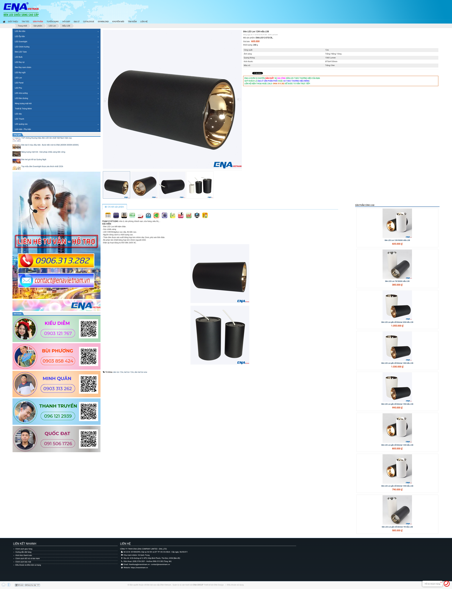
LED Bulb (18, 57)
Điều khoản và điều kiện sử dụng (28, 565)
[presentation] (105, 99)
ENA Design (219, 585)
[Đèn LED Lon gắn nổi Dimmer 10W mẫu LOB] (397, 469)
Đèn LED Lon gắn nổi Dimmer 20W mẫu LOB (397, 322)
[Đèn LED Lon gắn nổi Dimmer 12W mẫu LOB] (397, 428)
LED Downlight (21, 41)
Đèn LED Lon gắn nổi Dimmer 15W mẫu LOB (397, 404)
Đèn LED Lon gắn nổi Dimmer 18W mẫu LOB (397, 363)
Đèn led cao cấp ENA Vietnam (158, 585)
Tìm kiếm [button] (132, 21)
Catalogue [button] (88, 21)
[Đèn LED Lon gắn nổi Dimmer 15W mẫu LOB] (397, 387)
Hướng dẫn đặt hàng (23, 552)
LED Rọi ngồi (20, 72)
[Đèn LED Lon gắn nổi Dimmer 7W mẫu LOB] (397, 510)
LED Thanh (19, 119)
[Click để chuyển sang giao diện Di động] (8, 585)
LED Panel (19, 83)
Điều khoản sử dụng (235, 585)
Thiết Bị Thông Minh (23, 109)
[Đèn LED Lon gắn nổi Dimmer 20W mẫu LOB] (397, 305)
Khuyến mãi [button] (118, 21)
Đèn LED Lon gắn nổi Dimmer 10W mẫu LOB (397, 486)
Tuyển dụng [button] (53, 21)
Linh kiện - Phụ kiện (23, 129)
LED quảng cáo (21, 124)
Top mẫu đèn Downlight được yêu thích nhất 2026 (42, 166)
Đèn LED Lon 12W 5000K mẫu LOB (397, 240)
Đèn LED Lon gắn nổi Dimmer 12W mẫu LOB (397, 445)
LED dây (18, 114)
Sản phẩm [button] (38, 21)
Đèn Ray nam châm (23, 67)
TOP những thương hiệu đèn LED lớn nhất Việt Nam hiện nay (46, 138)
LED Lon (18, 78)
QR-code (20, 585)
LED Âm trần (20, 31)
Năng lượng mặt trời (23, 103)
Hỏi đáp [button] (66, 21)
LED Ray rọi (19, 62)
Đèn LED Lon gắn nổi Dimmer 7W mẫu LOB (397, 527)
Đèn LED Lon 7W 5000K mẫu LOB (397, 281)
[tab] (114, 207)
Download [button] (103, 21)
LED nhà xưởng (21, 93)
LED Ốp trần (20, 36)
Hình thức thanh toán (23, 555)
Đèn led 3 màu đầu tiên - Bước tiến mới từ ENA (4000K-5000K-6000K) (50, 145)
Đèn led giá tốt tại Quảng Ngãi (33, 159)
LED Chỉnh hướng (22, 47)
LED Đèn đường (21, 98)
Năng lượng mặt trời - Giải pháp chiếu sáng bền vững (43, 152)
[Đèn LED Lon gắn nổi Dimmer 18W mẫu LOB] (397, 346)
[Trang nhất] (3, 22)
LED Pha (18, 88)
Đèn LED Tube (21, 52)
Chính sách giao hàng (23, 549)
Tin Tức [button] (25, 21)
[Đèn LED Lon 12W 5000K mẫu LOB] (397, 223)
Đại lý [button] (76, 21)
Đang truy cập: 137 (33, 585)
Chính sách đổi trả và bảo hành (27, 558)
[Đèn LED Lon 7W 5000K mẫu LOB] (397, 264)
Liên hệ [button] (144, 21)
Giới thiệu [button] (13, 21)
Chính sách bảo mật (23, 562)
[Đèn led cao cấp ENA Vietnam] (21, 9)
